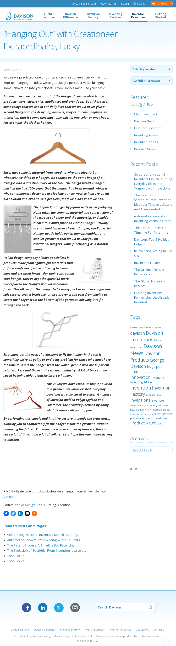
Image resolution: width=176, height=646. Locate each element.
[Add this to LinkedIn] (20, 513)
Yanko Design (25, 505)
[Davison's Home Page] (20, 16)
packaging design (145, 414)
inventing (158, 378)
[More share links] (34, 513)
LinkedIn (42, 607)
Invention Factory (93, 15)
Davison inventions (146, 336)
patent (157, 414)
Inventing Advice (146, 135)
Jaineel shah (92, 491)
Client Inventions (48, 15)
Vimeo (8, 497)
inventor (157, 400)
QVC (159, 423)
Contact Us (109, 3)
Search (141, 3)
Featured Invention (148, 128)
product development (157, 418)
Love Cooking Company (156, 405)
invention (140, 387)
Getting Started (160, 15)
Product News (144, 149)
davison (137, 333)
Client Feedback (146, 114)
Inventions (140, 400)
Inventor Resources (138, 15)
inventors (136, 405)
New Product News (153, 410)
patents (167, 414)
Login (125, 3)
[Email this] (27, 513)
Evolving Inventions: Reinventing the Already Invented (151, 297)
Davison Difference (70, 15)
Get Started (160, 3)
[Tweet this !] (13, 513)
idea (148, 372)
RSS (137, 469)
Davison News (144, 121)
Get (146, 80)
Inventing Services (115, 15)
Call (84, 3)
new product (137, 409)
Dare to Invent (153, 327)
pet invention (137, 418)
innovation (140, 377)
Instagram (75, 607)
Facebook (26, 607)
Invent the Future (147, 263)
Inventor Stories (146, 142)
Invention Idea (153, 394)
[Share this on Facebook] (6, 513)
